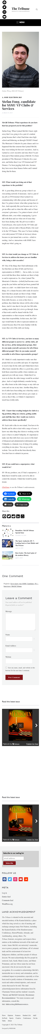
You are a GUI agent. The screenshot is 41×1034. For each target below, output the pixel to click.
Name (7, 634)
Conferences (27, 1018)
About (10, 1021)
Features (17, 1015)
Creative (18, 1018)
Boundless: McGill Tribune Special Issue (24, 531)
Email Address (10, 645)
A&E (34, 1015)
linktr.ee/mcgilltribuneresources (17, 1004)
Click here (5, 487)
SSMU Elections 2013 (13, 97)
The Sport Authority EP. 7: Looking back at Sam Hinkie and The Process (26, 543)
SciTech (4, 1018)
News (4, 1015)
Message (8, 611)
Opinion (10, 1015)
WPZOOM (12, 1028)
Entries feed (6, 896)
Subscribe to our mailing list (13, 853)
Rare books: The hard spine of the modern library (25, 554)
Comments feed (7, 900)
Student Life (27, 1015)
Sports (11, 1018)
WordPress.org (7, 904)
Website (8, 657)
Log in (4, 893)
